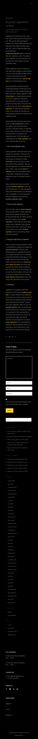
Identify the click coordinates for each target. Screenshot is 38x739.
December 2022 (12, 560)
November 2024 (12, 487)
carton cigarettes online (21, 459)
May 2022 (10, 583)
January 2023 (11, 557)
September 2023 (12, 534)
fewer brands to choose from (15, 277)
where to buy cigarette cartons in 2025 (17, 440)
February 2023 (11, 553)
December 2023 (12, 524)
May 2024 (10, 507)
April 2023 (10, 547)
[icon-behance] (17, 689)
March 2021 (11, 599)
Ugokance (10, 471)
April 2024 (10, 510)
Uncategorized (13, 32)
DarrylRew (10, 465)
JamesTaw (10, 459)
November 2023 (12, 527)
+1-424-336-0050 (12, 678)
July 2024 (10, 501)
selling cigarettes (11, 322)
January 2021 (11, 603)
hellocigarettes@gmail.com (15, 676)
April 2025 (10, 484)
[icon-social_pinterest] (14, 689)
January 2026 (11, 481)
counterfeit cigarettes (17, 186)
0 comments (24, 30)
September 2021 (12, 596)
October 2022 (11, 566)
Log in (9, 625)
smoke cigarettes (22, 139)
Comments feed (12, 632)
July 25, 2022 (9, 18)
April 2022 (10, 586)
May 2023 (10, 543)
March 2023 (11, 550)
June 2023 (10, 540)
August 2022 (11, 573)
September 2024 (12, 494)
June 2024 (10, 504)
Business (10, 612)
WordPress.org (12, 635)
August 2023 (11, 537)
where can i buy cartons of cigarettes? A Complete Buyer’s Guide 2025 (18, 444)
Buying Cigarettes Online (17, 24)
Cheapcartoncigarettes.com (14, 53)
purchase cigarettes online (14, 199)
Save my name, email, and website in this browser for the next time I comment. (18, 403)
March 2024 (11, 514)
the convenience (18, 124)
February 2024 (11, 517)
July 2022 (10, 576)
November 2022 (12, 563)
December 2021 (12, 589)
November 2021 (12, 593)
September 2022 (12, 570)
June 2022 (10, 580)
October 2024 (11, 491)
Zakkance (9, 462)
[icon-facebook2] (7, 689)
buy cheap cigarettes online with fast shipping (19, 437)
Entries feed (11, 628)
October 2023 (11, 530)
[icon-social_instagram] (10, 689)
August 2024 (11, 497)
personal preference (12, 249)
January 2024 (11, 520)
